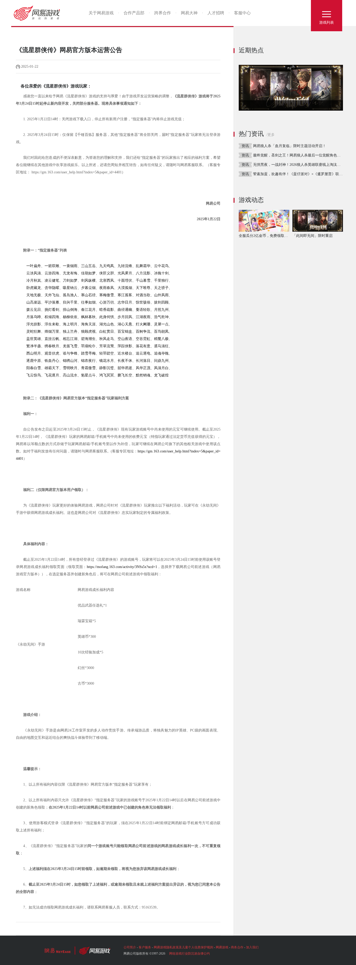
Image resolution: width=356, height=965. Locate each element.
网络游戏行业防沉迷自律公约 (189, 953)
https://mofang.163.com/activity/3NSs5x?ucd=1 (122, 567)
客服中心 (242, 13)
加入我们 (252, 947)
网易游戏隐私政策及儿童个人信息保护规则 (183, 947)
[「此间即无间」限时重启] (291, 88)
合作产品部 (134, 13)
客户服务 (145, 947)
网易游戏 (39, 13)
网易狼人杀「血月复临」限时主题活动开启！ (289, 146)
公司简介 (130, 947)
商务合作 (237, 947)
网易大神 (189, 13)
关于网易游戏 (101, 13)
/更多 (270, 135)
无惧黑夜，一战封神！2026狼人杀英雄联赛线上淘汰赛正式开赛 (304, 165)
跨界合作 (162, 13)
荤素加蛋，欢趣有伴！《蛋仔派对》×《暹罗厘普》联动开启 (301, 174)
